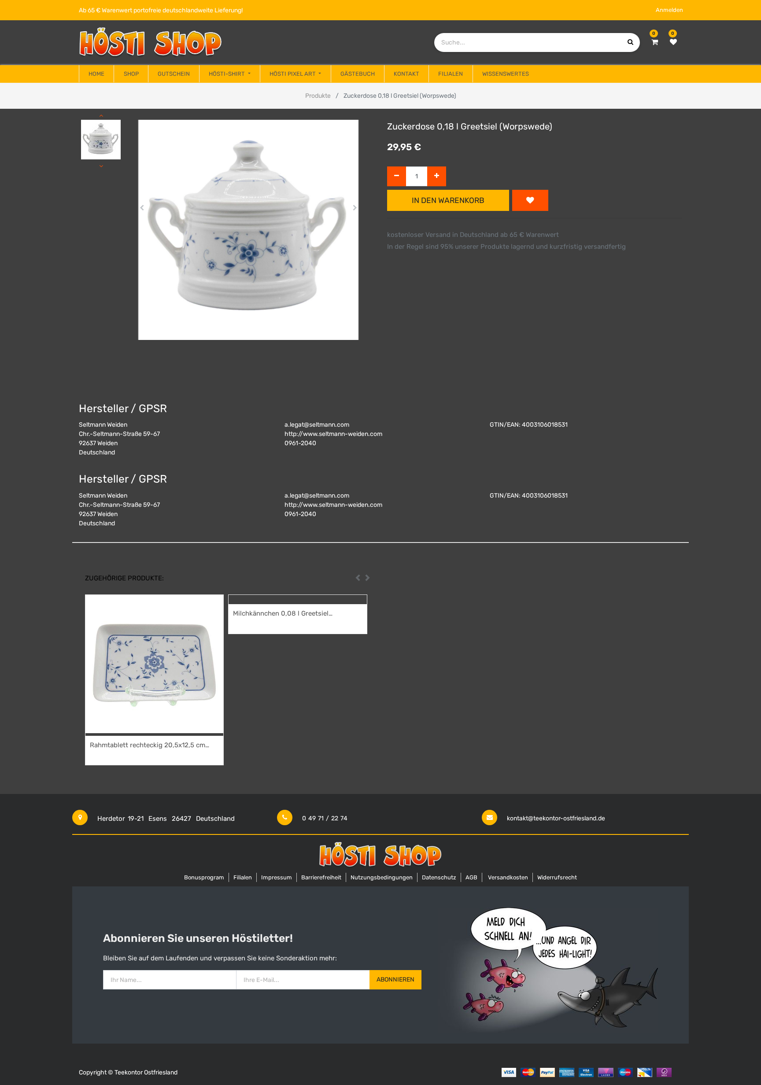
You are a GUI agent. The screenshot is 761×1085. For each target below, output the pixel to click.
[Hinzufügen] (436, 176)
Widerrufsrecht (557, 877)
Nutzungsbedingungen (382, 877)
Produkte (318, 96)
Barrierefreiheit (321, 877)
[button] (142, 208)
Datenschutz (439, 877)
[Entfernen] (396, 176)
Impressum (276, 877)
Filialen (242, 877)
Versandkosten (508, 877)
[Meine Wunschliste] (673, 42)
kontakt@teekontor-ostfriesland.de (556, 818)
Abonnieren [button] (395, 979)
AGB (471, 877)
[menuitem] (96, 74)
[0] (654, 42)
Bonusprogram (204, 877)
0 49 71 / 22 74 (324, 818)
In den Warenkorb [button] (448, 200)
